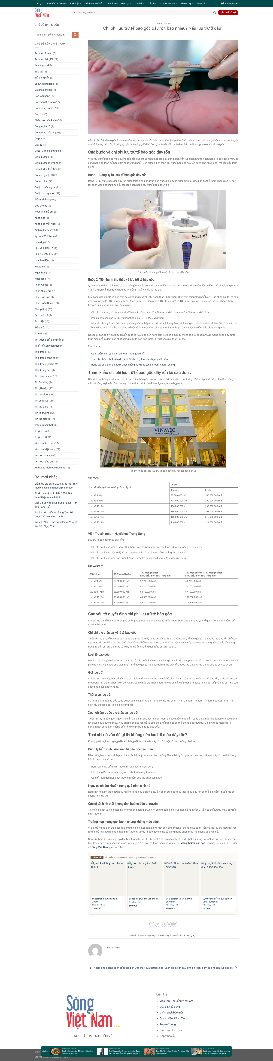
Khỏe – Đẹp (186, 3)
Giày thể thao (42, 199)
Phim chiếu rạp (43, 290)
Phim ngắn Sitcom (45, 303)
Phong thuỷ (41, 309)
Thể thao (112, 3)
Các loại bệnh (42, 95)
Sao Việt (39, 321)
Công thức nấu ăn (45, 132)
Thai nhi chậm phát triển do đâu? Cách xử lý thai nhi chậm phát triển (129, 359)
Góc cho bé (41, 205)
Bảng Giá (201, 3)
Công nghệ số (42, 126)
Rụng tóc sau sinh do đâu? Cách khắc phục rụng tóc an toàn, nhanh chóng (133, 364)
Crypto (38, 138)
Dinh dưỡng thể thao (46, 169)
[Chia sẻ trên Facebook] (152, 924)
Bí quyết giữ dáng (44, 83)
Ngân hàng (41, 272)
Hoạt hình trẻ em (44, 211)
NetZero (39, 266)
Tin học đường (43, 394)
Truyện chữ (41, 430)
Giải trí (151, 3)
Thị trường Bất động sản (48, 339)
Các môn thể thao (45, 101)
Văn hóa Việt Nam (45, 449)
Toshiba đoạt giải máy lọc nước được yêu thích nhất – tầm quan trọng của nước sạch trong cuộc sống (99, 1052)
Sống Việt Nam (100, 847)
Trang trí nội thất (44, 424)
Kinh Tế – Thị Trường (56, 3)
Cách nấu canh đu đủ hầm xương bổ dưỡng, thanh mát (52, 1052)
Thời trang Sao (43, 370)
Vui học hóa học (44, 455)
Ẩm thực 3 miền (43, 53)
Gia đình (138, 3)
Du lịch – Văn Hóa (167, 3)
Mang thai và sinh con (192, 843)
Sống (38, 3)
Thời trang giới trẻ (44, 364)
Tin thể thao (41, 406)
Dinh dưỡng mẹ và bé (46, 162)
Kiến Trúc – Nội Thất (93, 3)
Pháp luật (74, 3)
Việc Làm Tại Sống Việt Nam (176, 1000)
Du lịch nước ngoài (45, 187)
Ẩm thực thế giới (44, 59)
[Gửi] (214, 12)
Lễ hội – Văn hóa (44, 254)
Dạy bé (38, 144)
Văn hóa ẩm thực (44, 443)
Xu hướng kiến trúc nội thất (50, 467)
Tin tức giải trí (42, 418)
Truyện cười (41, 437)
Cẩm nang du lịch (44, 108)
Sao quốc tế (41, 315)
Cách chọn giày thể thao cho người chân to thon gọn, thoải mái (192, 1052)
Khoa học (40, 217)
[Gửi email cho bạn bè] (163, 924)
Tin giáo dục (41, 388)
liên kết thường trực (187, 935)
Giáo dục (125, 3)
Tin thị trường (42, 412)
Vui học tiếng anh (44, 461)
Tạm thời (40, 333)
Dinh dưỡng (41, 156)
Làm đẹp (40, 242)
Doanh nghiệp (42, 175)
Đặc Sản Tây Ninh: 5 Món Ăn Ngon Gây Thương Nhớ (147, 1052)
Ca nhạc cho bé (43, 89)
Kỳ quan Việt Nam (45, 235)
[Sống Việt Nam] (50, 12)
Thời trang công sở (45, 357)
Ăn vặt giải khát (43, 65)
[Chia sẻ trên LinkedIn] (174, 924)
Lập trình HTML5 (44, 248)
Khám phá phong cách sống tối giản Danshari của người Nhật (128, 967)
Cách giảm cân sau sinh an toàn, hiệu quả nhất (117, 353)
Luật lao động (42, 260)
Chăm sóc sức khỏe (46, 120)
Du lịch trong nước (45, 193)
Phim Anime (41, 284)
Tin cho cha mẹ (43, 376)
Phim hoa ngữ (42, 296)
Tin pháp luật (42, 400)
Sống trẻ (39, 327)
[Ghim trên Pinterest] (169, 924)
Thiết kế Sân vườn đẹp (47, 345)
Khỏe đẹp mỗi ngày (45, 223)
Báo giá (39, 71)
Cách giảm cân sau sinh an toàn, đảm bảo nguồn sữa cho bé (198, 967)
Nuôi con (40, 278)
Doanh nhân (41, 181)
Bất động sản (42, 77)
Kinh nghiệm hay (44, 229)
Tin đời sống (41, 382)
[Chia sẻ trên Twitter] (157, 924)
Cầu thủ (39, 114)
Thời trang (40, 351)
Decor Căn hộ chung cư (48, 150)
